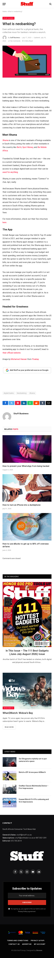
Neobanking (21, 393)
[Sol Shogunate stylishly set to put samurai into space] (9, 762)
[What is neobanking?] (27, 62)
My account (39, 944)
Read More (9, 727)
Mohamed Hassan (19, 359)
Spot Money (27, 147)
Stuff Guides (8, 18)
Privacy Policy (23, 911)
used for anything (10, 172)
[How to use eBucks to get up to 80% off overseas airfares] (27, 526)
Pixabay (35, 359)
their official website (12, 353)
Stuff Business (15, 37)
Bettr (19, 147)
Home (5, 11)
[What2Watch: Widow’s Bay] (27, 691)
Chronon (39, 950)
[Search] (50, 4)
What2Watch (8, 708)
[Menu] (4, 4)
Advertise (27, 944)
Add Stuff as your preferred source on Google (29, 370)
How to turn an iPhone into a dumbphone (21, 505)
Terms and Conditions (17, 940)
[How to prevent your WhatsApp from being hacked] (27, 449)
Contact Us (14, 944)
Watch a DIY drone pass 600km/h (32, 772)
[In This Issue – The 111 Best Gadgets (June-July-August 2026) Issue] (27, 614)
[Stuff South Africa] (27, 4)
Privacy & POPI (37, 940)
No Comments (15, 41)
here (4, 222)
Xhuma (5, 140)
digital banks (9, 393)
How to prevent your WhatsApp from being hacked (26, 466)
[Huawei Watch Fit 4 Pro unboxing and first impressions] (9, 802)
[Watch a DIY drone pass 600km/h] (9, 775)
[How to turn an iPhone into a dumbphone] (27, 488)
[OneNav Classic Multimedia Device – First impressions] (9, 789)
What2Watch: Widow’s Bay (18, 712)
